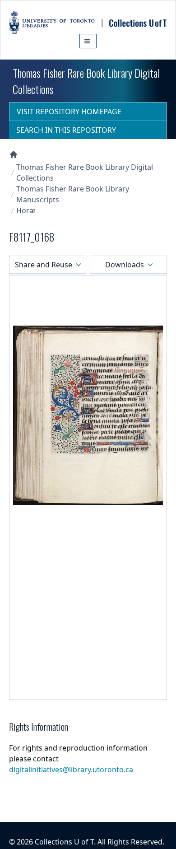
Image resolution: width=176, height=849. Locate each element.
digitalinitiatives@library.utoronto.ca (71, 769)
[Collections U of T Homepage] (13, 154)
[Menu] (88, 41)
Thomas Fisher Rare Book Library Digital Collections (84, 172)
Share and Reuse (43, 265)
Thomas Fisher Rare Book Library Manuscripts (72, 194)
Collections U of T (64, 842)
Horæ (26, 210)
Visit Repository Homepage (69, 112)
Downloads (124, 265)
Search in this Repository (66, 130)
